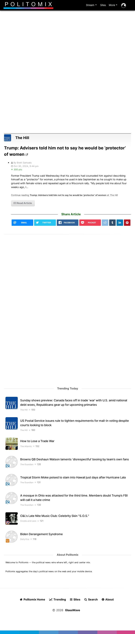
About (109, 599)
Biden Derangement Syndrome (41, 534)
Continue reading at (64, 195)
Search (92, 599)
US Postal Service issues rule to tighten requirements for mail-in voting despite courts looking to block (74, 423)
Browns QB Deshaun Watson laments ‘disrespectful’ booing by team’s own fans (74, 459)
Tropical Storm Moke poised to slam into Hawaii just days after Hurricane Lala (73, 477)
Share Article (71, 214)
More (113, 6)
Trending (59, 599)
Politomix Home (34, 599)
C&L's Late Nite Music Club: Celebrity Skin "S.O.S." (54, 516)
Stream (92, 6)
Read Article (24, 203)
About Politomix (67, 554)
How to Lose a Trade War (37, 441)
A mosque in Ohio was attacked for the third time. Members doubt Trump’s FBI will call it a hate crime (74, 498)
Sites (103, 5)
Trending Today (67, 388)
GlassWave (72, 610)
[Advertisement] (67, 52)
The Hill (22, 138)
